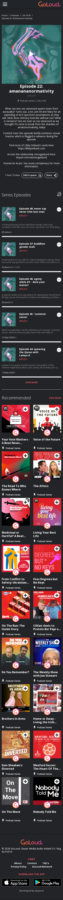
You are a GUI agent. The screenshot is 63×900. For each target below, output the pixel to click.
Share (49, 174)
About (18, 863)
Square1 (39, 890)
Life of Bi (26, 15)
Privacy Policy (18, 866)
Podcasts (15, 15)
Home (5, 15)
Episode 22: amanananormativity (17, 18)
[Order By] (59, 194)
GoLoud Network (42, 866)
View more (31, 382)
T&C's (46, 863)
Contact (32, 863)
